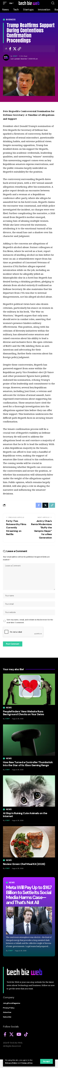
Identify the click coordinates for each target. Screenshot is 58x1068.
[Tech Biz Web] (29, 3)
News (12, 883)
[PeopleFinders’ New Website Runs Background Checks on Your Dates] (29, 689)
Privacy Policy (11, 1063)
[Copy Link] (19, 48)
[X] (11, 1034)
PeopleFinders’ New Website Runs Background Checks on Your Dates (23, 713)
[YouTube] (19, 1034)
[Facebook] (5, 1034)
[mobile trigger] (5, 3)
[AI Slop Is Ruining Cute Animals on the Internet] (29, 791)
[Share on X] (15, 48)
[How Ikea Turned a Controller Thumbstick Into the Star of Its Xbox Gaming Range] (29, 740)
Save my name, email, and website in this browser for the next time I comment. (30, 621)
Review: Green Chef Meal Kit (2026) (24, 864)
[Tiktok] (26, 1034)
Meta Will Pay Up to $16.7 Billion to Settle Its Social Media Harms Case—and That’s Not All (28, 895)
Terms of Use (26, 1063)
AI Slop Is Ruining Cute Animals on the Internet (25, 814)
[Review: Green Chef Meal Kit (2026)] (29, 841)
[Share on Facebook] (10, 48)
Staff (15, 56)
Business (11, 20)
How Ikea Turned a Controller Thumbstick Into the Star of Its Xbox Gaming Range (28, 763)
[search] (53, 3)
